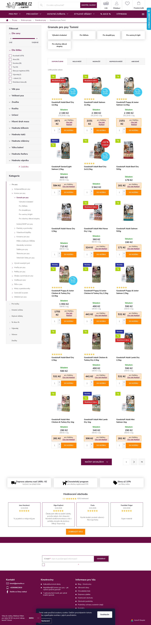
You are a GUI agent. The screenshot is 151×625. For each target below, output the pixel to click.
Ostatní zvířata (17, 310)
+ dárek (17, 78)
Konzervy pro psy (23, 237)
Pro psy (14, 184)
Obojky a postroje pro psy (23, 276)
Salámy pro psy (22, 249)
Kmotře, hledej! (89, 5)
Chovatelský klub (84, 591)
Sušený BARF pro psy (25, 224)
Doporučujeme (57, 61)
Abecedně (135, 61)
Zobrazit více (75, 531)
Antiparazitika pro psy (22, 189)
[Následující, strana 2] (134, 462)
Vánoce (14, 334)
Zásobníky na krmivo (24, 245)
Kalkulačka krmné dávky (52, 584)
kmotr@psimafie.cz (17, 583)
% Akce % (15, 322)
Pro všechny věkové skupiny (29, 219)
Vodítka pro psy (20, 280)
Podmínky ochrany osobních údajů (90, 605)
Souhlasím (104, 614)
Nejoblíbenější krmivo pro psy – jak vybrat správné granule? (55, 588)
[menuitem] (15, 14)
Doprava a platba (84, 594)
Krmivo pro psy (19, 193)
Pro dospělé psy (25, 210)
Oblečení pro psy (20, 297)
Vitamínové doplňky (24, 232)
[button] (59, 129)
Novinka (17, 63)
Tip (15, 67)
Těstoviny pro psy (23, 253)
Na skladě (18, 56)
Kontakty (81, 608)
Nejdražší (96, 61)
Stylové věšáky (17, 316)
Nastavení (45, 621)
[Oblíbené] (127, 5)
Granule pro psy (22, 197)
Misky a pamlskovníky (22, 288)
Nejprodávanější (115, 61)
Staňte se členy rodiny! (18, 592)
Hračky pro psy (19, 267)
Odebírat (101, 559)
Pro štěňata (23, 206)
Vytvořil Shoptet (139, 620)
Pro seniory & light (25, 214)
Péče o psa (18, 284)
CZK (106, 5)
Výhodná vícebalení (26, 202)
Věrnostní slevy (83, 587)
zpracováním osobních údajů (66, 564)
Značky (14, 340)
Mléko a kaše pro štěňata (26, 241)
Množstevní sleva (19, 82)
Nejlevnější (77, 61)
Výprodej (17, 75)
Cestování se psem (21, 293)
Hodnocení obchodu (85, 598)
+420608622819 (16, 587)
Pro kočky (15, 304)
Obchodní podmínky (85, 601)
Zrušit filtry (25, 167)
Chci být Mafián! (69, 123)
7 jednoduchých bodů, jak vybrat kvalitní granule (55, 594)
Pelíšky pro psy (19, 272)
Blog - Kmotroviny (84, 584)
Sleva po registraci (21, 71)
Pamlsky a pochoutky (24, 228)
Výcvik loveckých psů (22, 263)
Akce (16, 59)
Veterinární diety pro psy (25, 258)
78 (142, 462)
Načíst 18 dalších (94, 462)
